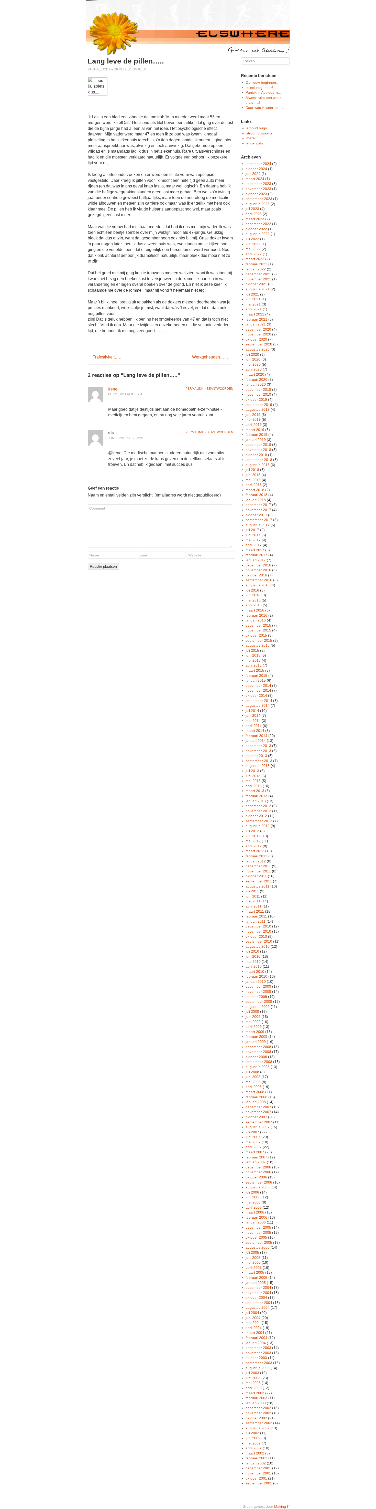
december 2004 (258, 1287)
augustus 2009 (258, 1007)
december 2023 (258, 184)
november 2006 (258, 1172)
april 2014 (254, 726)
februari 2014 (256, 736)
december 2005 (258, 1227)
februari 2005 (256, 1277)
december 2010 (258, 926)
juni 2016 (253, 595)
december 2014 (258, 685)
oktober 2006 (256, 1177)
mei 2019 (253, 419)
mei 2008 (253, 1082)
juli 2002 (252, 1433)
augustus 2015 (258, 645)
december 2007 (258, 1107)
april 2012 (254, 846)
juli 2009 (252, 1011)
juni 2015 (253, 655)
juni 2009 (253, 1017)
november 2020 (258, 334)
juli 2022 (252, 239)
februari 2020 (256, 379)
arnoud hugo (256, 128)
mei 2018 (253, 480)
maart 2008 (255, 1092)
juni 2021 (253, 299)
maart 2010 (255, 971)
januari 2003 (256, 1403)
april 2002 (254, 1448)
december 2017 (258, 505)
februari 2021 (256, 319)
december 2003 (258, 1348)
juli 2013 (252, 771)
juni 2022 (253, 244)
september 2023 (259, 199)
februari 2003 (256, 1398)
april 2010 (254, 966)
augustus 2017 (258, 525)
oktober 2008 (256, 1057)
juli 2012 (252, 831)
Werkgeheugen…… (212, 357)
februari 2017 (256, 555)
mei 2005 (253, 1262)
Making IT (282, 1506)
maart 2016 (255, 610)
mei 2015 (253, 660)
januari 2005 (256, 1283)
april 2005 (254, 1267)
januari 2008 (256, 1102)
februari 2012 (256, 856)
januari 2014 (256, 740)
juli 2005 (252, 1252)
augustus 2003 (258, 1368)
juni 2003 (253, 1378)
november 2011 (258, 871)
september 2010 (259, 941)
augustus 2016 (258, 585)
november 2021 (258, 279)
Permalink (194, 389)
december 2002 (258, 1408)
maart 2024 (255, 179)
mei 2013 (253, 781)
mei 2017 (253, 540)
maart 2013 (255, 791)
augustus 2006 (258, 1187)
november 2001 (258, 1473)
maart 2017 (255, 550)
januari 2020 (256, 384)
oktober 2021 (256, 284)
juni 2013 (253, 776)
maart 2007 (255, 1152)
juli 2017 (252, 530)
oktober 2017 (256, 515)
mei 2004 (253, 1323)
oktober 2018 (256, 455)
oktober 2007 (256, 1117)
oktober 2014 (256, 695)
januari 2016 (256, 620)
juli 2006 (252, 1192)
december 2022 (258, 224)
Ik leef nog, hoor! (259, 88)
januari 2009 (256, 1042)
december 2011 (258, 866)
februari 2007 (256, 1157)
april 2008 (254, 1087)
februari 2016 (256, 615)
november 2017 (258, 510)
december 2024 (258, 164)
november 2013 (258, 751)
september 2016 (259, 580)
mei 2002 (253, 1443)
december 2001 (258, 1468)
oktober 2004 (256, 1297)
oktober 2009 (256, 997)
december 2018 (258, 444)
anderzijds (254, 143)
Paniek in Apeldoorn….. (264, 92)
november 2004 (258, 1293)
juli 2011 (252, 891)
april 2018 (254, 485)
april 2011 (253, 906)
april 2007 (254, 1147)
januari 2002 (256, 1463)
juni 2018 (253, 475)
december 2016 (258, 565)
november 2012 (258, 811)
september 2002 (259, 1423)
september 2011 (259, 881)
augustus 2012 (258, 826)
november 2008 (258, 1052)
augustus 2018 (258, 465)
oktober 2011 (256, 876)
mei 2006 (253, 1202)
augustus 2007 (258, 1127)
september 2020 (259, 344)
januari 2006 (256, 1222)
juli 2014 (252, 711)
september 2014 (259, 701)
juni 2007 (253, 1137)
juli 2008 (252, 1072)
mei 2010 (253, 961)
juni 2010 (253, 956)
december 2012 (258, 806)
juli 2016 (252, 590)
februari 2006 (256, 1217)
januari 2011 (256, 921)
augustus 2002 (258, 1428)
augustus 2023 (258, 204)
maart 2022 (255, 259)
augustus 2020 (258, 349)
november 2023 (258, 189)
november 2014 (258, 690)
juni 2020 (253, 359)
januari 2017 (256, 560)
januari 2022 (256, 269)
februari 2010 (256, 976)
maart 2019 (255, 430)
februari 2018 (256, 495)
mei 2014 (253, 721)
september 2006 (259, 1182)
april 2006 (254, 1207)
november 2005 (258, 1232)
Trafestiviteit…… (105, 357)
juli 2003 (252, 1373)
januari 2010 (256, 981)
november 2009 (258, 991)
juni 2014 (253, 715)
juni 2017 (253, 535)
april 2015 (254, 665)
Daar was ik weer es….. (265, 107)
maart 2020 (255, 374)
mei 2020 (253, 364)
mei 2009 (253, 1022)
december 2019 (258, 389)
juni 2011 (253, 896)
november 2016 (258, 570)
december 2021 (258, 274)
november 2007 (258, 1112)
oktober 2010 (256, 936)
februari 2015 (256, 675)
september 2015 (259, 640)
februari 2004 (256, 1338)
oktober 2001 (256, 1478)
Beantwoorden (220, 389)
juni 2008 (253, 1077)
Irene (112, 389)
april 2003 (254, 1388)
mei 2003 (253, 1383)
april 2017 (254, 545)
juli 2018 (252, 470)
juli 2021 (252, 294)
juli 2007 (252, 1132)
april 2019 (254, 425)
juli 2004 (252, 1313)
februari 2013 (256, 796)
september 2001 (259, 1483)
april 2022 (254, 254)
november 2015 (258, 630)
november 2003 (258, 1353)
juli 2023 (252, 209)
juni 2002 (253, 1438)
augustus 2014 (258, 705)
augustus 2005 (258, 1247)
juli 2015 (252, 650)
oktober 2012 (256, 816)
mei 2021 (253, 304)
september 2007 (259, 1122)
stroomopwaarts (259, 133)
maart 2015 (255, 670)
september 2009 (259, 1001)
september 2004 (259, 1303)
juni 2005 (253, 1257)
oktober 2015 (256, 635)
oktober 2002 (256, 1418)
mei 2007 (253, 1142)
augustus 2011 (257, 886)
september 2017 (259, 520)
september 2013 (259, 761)
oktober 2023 (256, 194)
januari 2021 (256, 324)
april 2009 (254, 1027)
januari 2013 (256, 801)
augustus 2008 (258, 1067)
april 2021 (254, 309)
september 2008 (259, 1062)
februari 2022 (256, 264)
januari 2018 (256, 500)
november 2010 (258, 931)
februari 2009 (256, 1037)
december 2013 (258, 746)
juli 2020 (252, 354)
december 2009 (258, 986)
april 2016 (254, 605)
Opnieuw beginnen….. (264, 82)
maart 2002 (255, 1453)
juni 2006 (253, 1197)
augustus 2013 (258, 766)
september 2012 (259, 821)
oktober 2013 (256, 756)
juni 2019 (253, 415)
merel (251, 138)
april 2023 (254, 214)
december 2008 (258, 1047)
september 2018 (259, 460)
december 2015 (258, 625)
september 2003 (259, 1363)
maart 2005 (255, 1272)
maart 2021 (255, 314)
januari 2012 (256, 861)
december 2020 (258, 329)
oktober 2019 (256, 399)
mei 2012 (253, 841)
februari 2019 (256, 434)
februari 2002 (256, 1458)
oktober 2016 (256, 575)
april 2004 (254, 1328)
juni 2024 (253, 174)
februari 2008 (256, 1097)
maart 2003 (255, 1393)
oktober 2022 (256, 229)
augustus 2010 (258, 946)
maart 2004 (255, 1333)
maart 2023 (255, 219)
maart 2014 (255, 731)
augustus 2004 (258, 1307)
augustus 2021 (258, 289)
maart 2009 (255, 1032)
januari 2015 (256, 680)
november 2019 (258, 394)
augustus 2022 (258, 234)
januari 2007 (256, 1162)
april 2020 (254, 369)
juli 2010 (252, 951)
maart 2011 (255, 911)
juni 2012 (253, 836)
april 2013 (254, 786)
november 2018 (258, 450)
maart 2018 (255, 490)
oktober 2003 (256, 1358)
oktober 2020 (256, 339)
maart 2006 (255, 1212)
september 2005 (259, 1242)
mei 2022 (253, 249)
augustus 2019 (258, 409)
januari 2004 (256, 1343)
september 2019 (259, 405)
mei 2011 (253, 901)
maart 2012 (255, 851)
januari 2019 (256, 440)
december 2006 (258, 1167)
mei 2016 (253, 600)
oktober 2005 (256, 1237)
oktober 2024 (256, 169)
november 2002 (258, 1413)
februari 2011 (256, 916)
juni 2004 (253, 1318)
